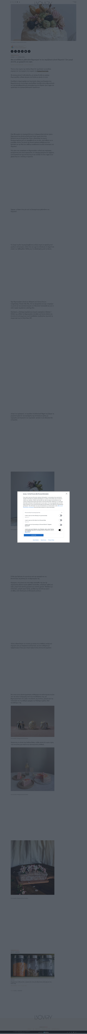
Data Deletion (36, 540)
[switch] (60, 515)
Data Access (43, 540)
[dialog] (43, 517)
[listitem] (43, 512)
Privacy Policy (51, 540)
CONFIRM (33, 535)
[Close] (67, 494)
